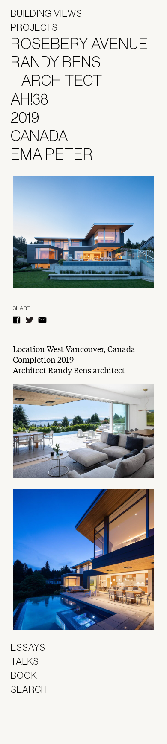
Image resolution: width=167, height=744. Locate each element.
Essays (28, 647)
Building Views (46, 13)
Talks (25, 661)
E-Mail (42, 320)
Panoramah (34, 722)
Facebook (16, 320)
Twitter (29, 320)
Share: (21, 308)
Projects (34, 27)
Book (24, 675)
